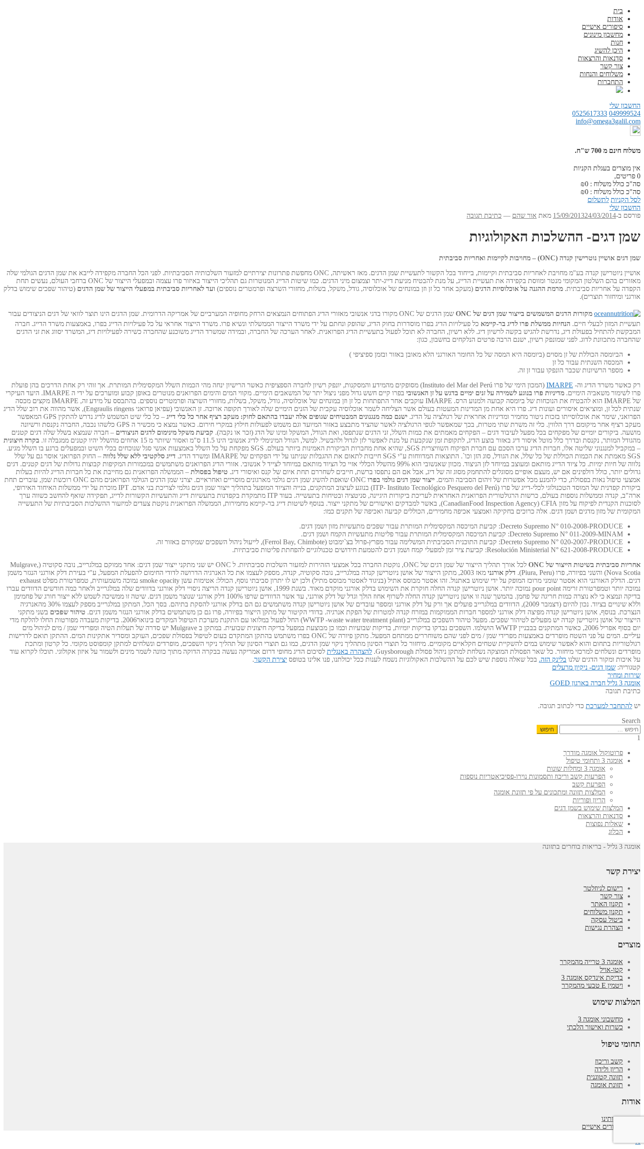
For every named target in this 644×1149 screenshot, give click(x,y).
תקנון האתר (607, 904)
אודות (615, 18)
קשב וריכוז (609, 1061)
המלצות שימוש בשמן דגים (588, 808)
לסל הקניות (625, 199)
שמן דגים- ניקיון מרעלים (584, 667)
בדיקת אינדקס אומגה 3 (592, 977)
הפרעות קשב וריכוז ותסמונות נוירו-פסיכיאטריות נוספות (532, 776)
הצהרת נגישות (604, 927)
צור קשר (611, 66)
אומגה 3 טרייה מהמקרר (591, 961)
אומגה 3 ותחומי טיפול (594, 760)
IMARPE (559, 385)
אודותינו (612, 1118)
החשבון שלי (624, 105)
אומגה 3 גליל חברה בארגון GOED (595, 683)
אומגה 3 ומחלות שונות (576, 768)
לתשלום (598, 199)
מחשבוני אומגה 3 (600, 1019)
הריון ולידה (608, 1069)
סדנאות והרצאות (600, 58)
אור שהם (524, 215)
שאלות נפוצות (604, 823)
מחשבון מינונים (603, 34)
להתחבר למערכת (609, 705)
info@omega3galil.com (608, 121)
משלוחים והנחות (601, 74)
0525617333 (589, 113)
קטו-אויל (611, 969)
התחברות (610, 81)
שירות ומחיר (624, 675)
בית (618, 10)
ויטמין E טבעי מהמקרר (592, 985)
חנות (617, 42)
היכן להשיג (608, 50)
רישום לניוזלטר (603, 888)
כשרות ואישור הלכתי (595, 1027)
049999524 (624, 113)
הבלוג (616, 831)
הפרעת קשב (588, 784)
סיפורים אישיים (602, 26)
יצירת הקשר (270, 659)
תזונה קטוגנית (605, 1077)
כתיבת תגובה (484, 215)
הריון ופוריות (589, 800)
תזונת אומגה (607, 1085)
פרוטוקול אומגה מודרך (593, 752)
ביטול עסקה (607, 919)
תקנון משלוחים (603, 911)
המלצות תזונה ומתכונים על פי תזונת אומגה (549, 792)
